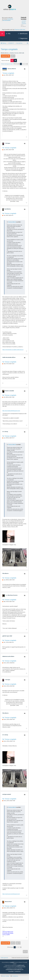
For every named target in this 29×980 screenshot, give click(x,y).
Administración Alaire (8, 656)
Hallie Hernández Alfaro (8, 357)
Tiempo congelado (9, 49)
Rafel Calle (21, 53)
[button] (27, 64)
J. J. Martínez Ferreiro (14, 53)
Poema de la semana (23, 18)
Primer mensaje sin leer (7, 64)
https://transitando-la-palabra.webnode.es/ (13, 349)
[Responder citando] (24, 69)
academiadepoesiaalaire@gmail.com (14, 969)
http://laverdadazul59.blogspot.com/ (11, 410)
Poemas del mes (20, 29)
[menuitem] (8, 33)
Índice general (4, 957)
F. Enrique (7, 143)
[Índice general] (10, 7)
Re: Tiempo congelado (9, 148)
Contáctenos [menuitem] (15, 976)
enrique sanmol (6, 794)
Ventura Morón (12, 68)
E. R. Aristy (5, 431)
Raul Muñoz (7, 209)
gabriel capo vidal (7, 636)
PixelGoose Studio (20, 966)
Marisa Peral (8, 901)
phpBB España (20, 965)
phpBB (12, 962)
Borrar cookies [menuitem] (5, 976)
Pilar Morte (23, 26)
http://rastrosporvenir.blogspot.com (11, 894)
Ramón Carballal (9, 390)
